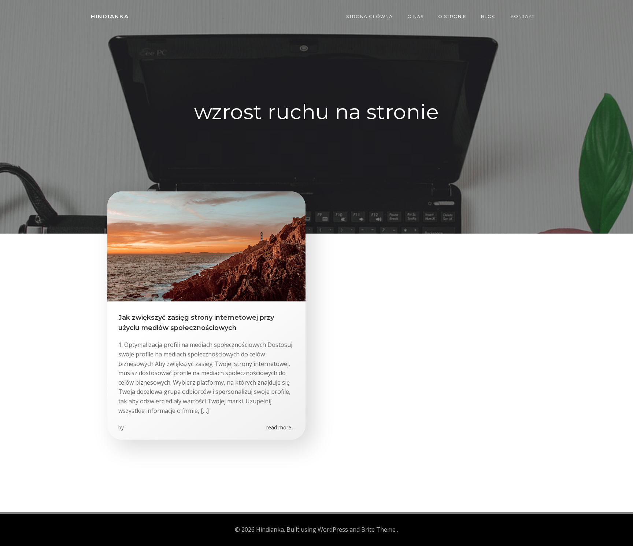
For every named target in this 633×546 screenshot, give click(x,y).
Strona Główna (369, 16)
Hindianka (110, 16)
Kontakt (523, 16)
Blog (488, 16)
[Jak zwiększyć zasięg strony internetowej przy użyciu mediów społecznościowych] (206, 246)
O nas (415, 16)
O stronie (452, 16)
